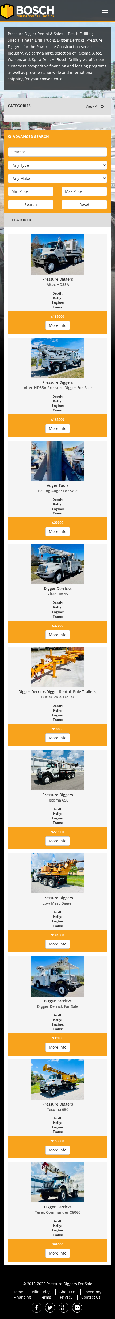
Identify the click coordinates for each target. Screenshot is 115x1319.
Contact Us (91, 1297)
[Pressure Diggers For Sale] (29, 10)
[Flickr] (77, 1308)
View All (93, 106)
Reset (84, 204)
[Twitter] (50, 1308)
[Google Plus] (64, 1308)
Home (18, 1291)
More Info (57, 325)
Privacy (66, 1297)
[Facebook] (36, 1308)
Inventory (93, 1291)
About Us (67, 1291)
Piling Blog (41, 1291)
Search (31, 204)
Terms (45, 1297)
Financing (22, 1297)
